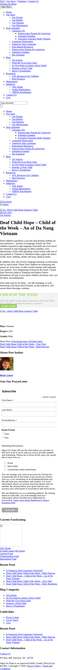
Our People (17, 17)
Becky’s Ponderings (21, 71)
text (6, 437)
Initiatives (10, 84)
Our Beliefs (17, 20)
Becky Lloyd (6, 375)
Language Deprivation (22, 41)
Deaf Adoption (13, 28)
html (7, 434)
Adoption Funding (26, 36)
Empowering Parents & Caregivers (34, 33)
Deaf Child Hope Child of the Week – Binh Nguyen (30, 573)
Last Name (7, 410)
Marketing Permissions (12, 446)
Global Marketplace (21, 89)
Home (9, 12)
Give (8, 97)
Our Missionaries (20, 25)
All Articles (17, 60)
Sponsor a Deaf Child (22, 68)
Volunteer (21, 1)
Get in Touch (12, 620)
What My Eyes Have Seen (24, 63)
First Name (8, 400)
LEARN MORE (8, 306)
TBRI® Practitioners (21, 92)
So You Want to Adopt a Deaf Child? (29, 65)
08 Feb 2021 (6, 212)
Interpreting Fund (8, 559)
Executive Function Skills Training (34, 39)
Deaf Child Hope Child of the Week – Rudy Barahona (31, 584)
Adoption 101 (18, 31)
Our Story (11, 1)
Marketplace (12, 81)
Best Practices (18, 79)
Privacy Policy (34, 666)
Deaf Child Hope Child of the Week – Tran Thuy (29, 581)
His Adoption (18, 55)
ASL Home (17, 87)
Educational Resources (22, 47)
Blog (8, 57)
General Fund (6, 553)
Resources (11, 73)
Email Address (9, 420)
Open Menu (6, 7)
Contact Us (33, 1)
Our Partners (18, 23)
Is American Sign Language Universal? (24, 570)
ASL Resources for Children (25, 76)
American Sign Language (24, 44)
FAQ (2, 1)
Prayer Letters (12, 617)
